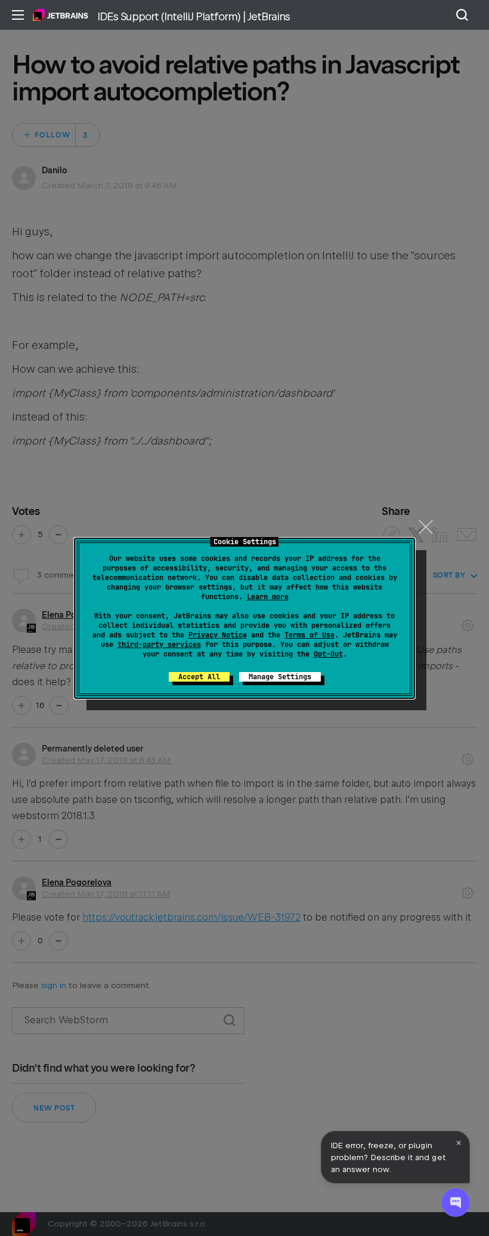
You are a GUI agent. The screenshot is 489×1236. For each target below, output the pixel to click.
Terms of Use (309, 635)
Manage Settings (280, 677)
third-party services (159, 644)
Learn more (268, 597)
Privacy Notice (217, 635)
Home (60, 15)
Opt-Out (328, 654)
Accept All (199, 677)
